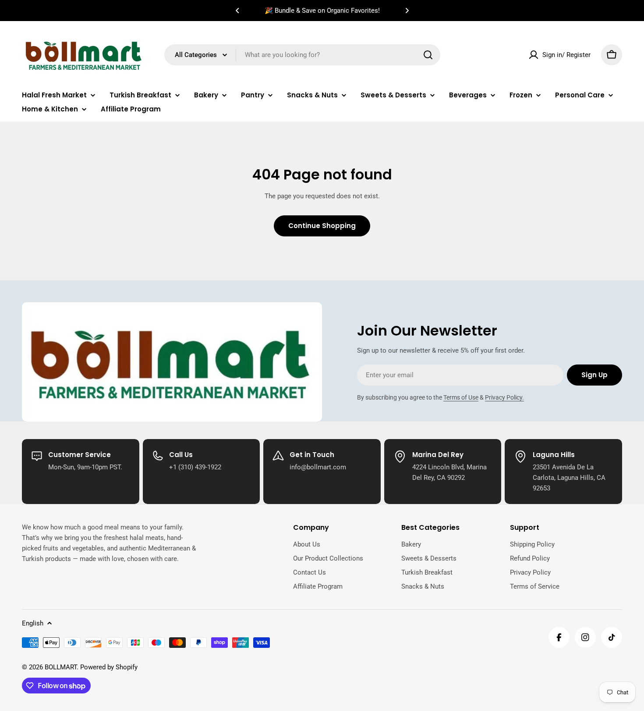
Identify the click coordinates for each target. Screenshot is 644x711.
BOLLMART (61, 667)
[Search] (428, 55)
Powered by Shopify (109, 667)
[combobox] (302, 54)
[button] (237, 10)
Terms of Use (460, 397)
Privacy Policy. (504, 397)
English (32, 623)
